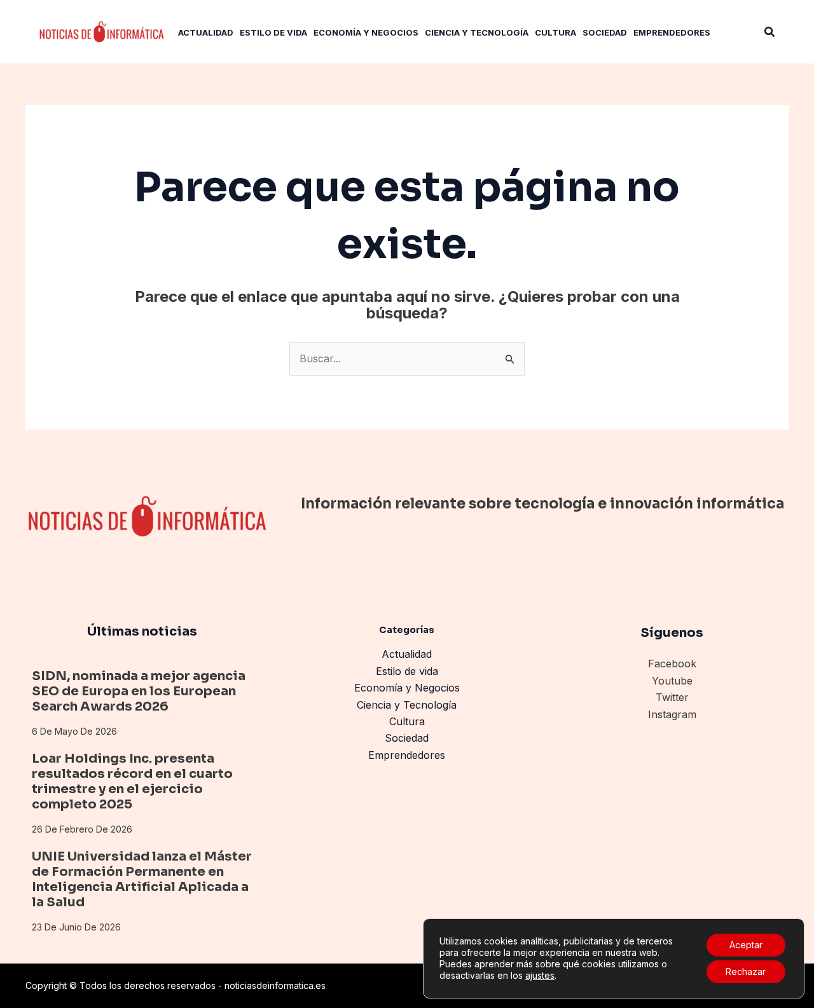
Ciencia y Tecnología (407, 704)
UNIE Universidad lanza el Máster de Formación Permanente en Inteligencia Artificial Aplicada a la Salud (142, 879)
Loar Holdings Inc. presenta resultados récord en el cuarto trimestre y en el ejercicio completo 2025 (132, 781)
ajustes (540, 975)
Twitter (672, 697)
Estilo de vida (407, 671)
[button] (770, 32)
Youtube (672, 680)
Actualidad (407, 654)
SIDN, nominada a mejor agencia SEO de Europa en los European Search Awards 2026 (138, 691)
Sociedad (407, 738)
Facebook (672, 663)
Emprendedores (406, 755)
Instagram (672, 714)
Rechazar (746, 971)
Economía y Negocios (407, 687)
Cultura (407, 721)
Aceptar (745, 944)
